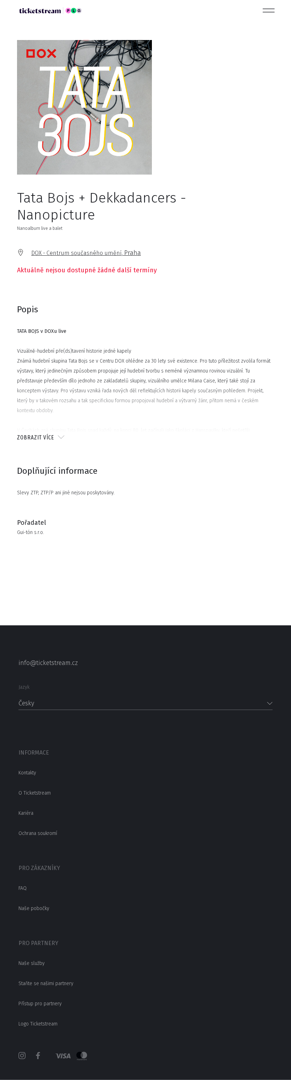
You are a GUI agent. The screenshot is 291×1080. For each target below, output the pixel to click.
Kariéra (25, 813)
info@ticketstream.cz (48, 663)
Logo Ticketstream (37, 1024)
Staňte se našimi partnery (45, 983)
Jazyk (23, 687)
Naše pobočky (33, 908)
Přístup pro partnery (40, 1004)
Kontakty (27, 773)
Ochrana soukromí (37, 833)
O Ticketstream (34, 793)
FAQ (22, 888)
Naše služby (31, 963)
